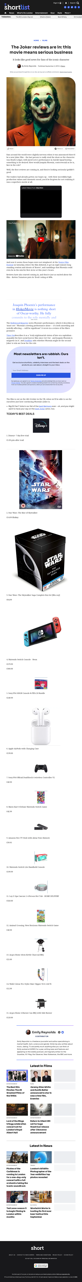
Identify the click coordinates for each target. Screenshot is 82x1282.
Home (36, 40)
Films (44, 40)
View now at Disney (16, 445)
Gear (52, 13)
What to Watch (45, 17)
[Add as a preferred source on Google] (41, 1265)
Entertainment (41, 13)
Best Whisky (62, 17)
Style (60, 13)
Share (11, 148)
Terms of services (36, 381)
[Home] (5, 13)
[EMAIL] (63, 1032)
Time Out (10, 335)
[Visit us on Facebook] (75, 7)
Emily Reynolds (30, 66)
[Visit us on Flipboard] (72, 7)
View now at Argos (15, 673)
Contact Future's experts (25, 1255)
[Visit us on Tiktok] (68, 7)
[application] (41, 201)
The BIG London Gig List (24, 17)
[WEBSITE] (59, 1032)
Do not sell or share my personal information (41, 1258)
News (11, 13)
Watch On (11, 256)
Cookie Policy (68, 1255)
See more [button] (34, 319)
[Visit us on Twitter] (79, 7)
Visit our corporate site (63, 1274)
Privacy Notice (16, 383)
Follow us (60, 148)
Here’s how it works (66, 72)
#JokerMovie (25, 309)
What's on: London (25, 13)
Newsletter (71, 148)
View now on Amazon (17, 604)
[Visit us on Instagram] (65, 7)
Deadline (28, 340)
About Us (12, 1255)
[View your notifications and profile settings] (66, 3)
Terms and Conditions (43, 1255)
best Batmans (45, 406)
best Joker (40, 409)
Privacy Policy (57, 1255)
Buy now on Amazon (16, 522)
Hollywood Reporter (19, 323)
